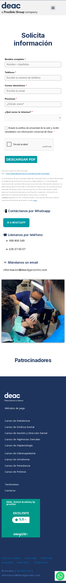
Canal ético (23, 562)
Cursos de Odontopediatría (20, 453)
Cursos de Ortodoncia (17, 459)
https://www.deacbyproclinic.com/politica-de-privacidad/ (28, 173)
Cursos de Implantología (19, 445)
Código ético (41, 562)
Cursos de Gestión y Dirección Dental (26, 433)
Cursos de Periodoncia (17, 465)
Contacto (10, 490)
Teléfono (10, 72)
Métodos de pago (15, 408)
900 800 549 (24, 570)
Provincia (10, 99)
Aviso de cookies (11, 558)
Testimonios (12, 484)
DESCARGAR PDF (21, 159)
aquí (35, 200)
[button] (53, 7)
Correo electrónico (16, 85)
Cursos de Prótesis (15, 471)
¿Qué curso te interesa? (19, 112)
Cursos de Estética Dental (19, 427)
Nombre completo (15, 59)
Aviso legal (31, 558)
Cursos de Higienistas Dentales (22, 439)
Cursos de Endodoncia (17, 420)
